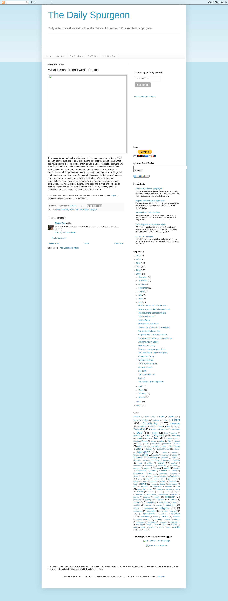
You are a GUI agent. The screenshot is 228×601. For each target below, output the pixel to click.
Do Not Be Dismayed (144, 236)
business (166, 460)
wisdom (151, 527)
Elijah (175, 426)
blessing (136, 460)
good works (158, 479)
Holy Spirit (159, 435)
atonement (137, 457)
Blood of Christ (140, 420)
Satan (138, 449)
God (80, 210)
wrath (139, 530)
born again (155, 460)
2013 (138, 259)
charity (140, 463)
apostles (155, 455)
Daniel (151, 426)
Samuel (177, 446)
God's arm (142, 371)
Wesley (174, 452)
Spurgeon (93, 210)
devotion (177, 468)
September (143, 288)
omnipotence (151, 494)
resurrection (151, 511)
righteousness (149, 514)
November (143, 281)
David (159, 426)
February (142, 394)
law (138, 489)
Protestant (167, 444)
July (140, 295)
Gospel (155, 433)
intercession (172, 484)
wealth (142, 527)
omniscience (163, 494)
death (166, 468)
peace (157, 497)
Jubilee (153, 441)
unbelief (174, 524)
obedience (139, 494)
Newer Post (54, 243)
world (161, 527)
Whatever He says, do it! (148, 324)
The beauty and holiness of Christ (152, 313)
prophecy (148, 505)
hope (135, 484)
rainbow (136, 508)
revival (173, 511)
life (144, 489)
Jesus (156, 438)
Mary (169, 441)
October (141, 284)
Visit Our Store (110, 56)
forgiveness (175, 476)
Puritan (139, 446)
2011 (138, 267)
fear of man (152, 476)
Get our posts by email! (148, 72)
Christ (57, 210)
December (143, 277)
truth (164, 524)
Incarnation (176, 436)
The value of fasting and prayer (149, 189)
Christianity (65, 210)
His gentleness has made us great (152, 335)
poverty (148, 500)
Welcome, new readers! (148, 342)
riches (135, 514)
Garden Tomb (175, 429)
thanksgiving (175, 522)
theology (139, 524)
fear (142, 476)
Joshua (144, 441)
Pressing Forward (145, 360)
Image (113, 195)
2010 (138, 270)
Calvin (166, 420)
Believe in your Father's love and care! (154, 309)
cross (72, 210)
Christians (175, 423)
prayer (136, 502)
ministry (140, 492)
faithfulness (163, 473)
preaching (150, 502)
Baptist (162, 417)
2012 (138, 263)
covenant (136, 468)
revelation (164, 511)
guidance (153, 481)
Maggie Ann (60, 223)
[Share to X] (94, 205)
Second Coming (163, 449)
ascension (165, 455)
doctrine (153, 471)
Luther (161, 441)
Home (48, 56)
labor (178, 486)
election (164, 471)
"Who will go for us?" (146, 316)
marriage (160, 489)
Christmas (142, 426)
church (161, 463)
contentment (149, 466)
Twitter (164, 452)
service (165, 517)
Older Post (118, 243)
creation (147, 468)
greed (145, 481)
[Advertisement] (74, 275)
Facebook (163, 429)
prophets (159, 505)
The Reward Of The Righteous (151, 382)
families (174, 473)
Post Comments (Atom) (69, 248)
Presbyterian (155, 444)
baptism (165, 458)
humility (143, 484)
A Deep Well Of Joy (146, 356)
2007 (138, 405)
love (150, 489)
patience (146, 497)
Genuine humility (145, 367)
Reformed (155, 446)
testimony (163, 522)
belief (174, 458)
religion (86, 210)
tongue (148, 524)
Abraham (136, 417)
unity (135, 527)
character (176, 460)
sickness (139, 519)
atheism (174, 455)
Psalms (177, 444)
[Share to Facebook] (97, 205)
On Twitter (93, 56)
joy (134, 486)
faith (76, 210)
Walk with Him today (146, 346)
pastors (136, 497)
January (142, 397)
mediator (169, 489)
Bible (171, 416)
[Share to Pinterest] (100, 205)
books (145, 460)
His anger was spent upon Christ (151, 349)
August (141, 292)
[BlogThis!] (91, 205)
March (141, 390)
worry (168, 527)
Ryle (170, 446)
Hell (147, 436)
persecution (170, 497)
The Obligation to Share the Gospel (150, 225)
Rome (163, 446)
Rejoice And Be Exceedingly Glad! (150, 201)
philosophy (137, 500)
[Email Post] (82, 206)
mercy (177, 489)
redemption (149, 508)
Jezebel (169, 438)
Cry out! (141, 378)
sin (146, 519)
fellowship (163, 476)
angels (145, 455)
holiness (172, 481)
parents (174, 494)
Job (176, 438)
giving (140, 479)
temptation (152, 522)
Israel (139, 438)
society (167, 519)
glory (147, 479)
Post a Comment (59, 238)
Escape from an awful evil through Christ (155, 338)
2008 (138, 402)
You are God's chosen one (149, 331)
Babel (154, 417)
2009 (138, 274)
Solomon (176, 449)
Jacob (148, 438)
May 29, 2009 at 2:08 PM (65, 232)
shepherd (176, 517)
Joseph (136, 441)
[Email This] (88, 205)
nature (167, 492)
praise (172, 500)
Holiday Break (144, 320)
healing (162, 481)
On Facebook (76, 56)
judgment (144, 486)
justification (157, 486)
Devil (168, 426)
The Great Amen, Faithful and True (152, 353)
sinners (158, 519)
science (156, 517)
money (160, 492)
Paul (138, 444)
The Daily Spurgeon (89, 15)
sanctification (144, 517)
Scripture (149, 449)
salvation (175, 513)
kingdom (168, 486)
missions (151, 492)
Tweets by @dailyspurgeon (144, 96)
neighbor (177, 492)
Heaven (136, 436)
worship (176, 527)
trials (157, 524)
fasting (135, 476)
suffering (176, 519)
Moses (177, 441)
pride (174, 502)
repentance (137, 511)
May (140, 302)
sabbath (164, 514)
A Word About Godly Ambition (148, 213)
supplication (140, 522)
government (172, 479)
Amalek (146, 417)
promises (136, 505)
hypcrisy (154, 484)
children (150, 463)
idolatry (162, 484)
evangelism (138, 473)
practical (160, 500)
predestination (164, 502)
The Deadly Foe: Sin (146, 375)
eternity (174, 471)
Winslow (136, 455)
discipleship (141, 471)
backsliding (152, 458)
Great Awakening (170, 433)
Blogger (161, 576)
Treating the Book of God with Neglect (154, 327)
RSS (147, 446)
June (140, 299)
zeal (145, 530)
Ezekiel (153, 429)
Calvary (156, 420)
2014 (138, 256)
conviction (173, 466)
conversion (162, 466)
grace (135, 481)
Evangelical (139, 429)
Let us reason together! (147, 364)
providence (171, 505)
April (140, 386)
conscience (137, 466)
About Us (60, 56)
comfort (174, 463)
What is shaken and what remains (152, 306)
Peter (146, 444)
